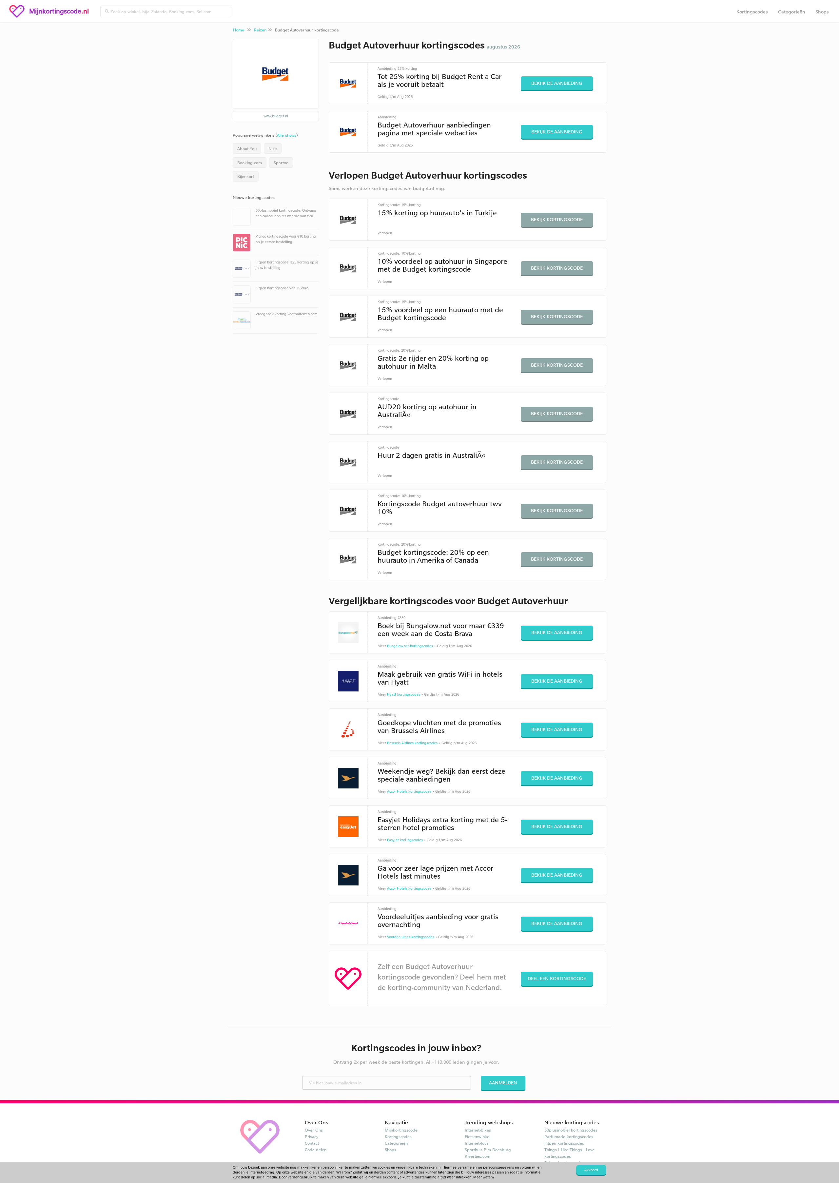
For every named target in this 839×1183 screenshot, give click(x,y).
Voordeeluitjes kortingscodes (410, 937)
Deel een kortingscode (557, 978)
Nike (272, 148)
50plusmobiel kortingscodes (570, 1130)
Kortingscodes (752, 12)
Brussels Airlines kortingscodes (412, 743)
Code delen (315, 1149)
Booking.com (249, 162)
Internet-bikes (478, 1130)
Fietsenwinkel (477, 1136)
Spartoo (281, 162)
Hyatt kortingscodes (403, 694)
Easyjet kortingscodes (405, 840)
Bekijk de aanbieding (556, 83)
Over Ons (314, 1130)
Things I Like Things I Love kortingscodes (569, 1153)
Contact (312, 1143)
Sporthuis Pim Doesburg (488, 1149)
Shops (822, 12)
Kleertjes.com (477, 1156)
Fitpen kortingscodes (564, 1143)
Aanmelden (503, 1082)
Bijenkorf (245, 176)
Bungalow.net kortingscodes (410, 646)
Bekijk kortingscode (557, 219)
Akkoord (591, 1170)
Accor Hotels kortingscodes (409, 791)
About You (247, 148)
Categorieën (791, 12)
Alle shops (286, 135)
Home (238, 29)
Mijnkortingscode (401, 1130)
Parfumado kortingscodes (568, 1136)
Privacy (312, 1136)
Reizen (260, 29)
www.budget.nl (275, 116)
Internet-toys (477, 1143)
